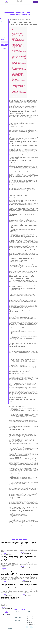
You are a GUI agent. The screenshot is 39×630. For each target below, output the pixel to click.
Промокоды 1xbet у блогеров (17, 74)
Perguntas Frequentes (19, 614)
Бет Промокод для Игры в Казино (18, 35)
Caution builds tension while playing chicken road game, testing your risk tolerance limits (10, 599)
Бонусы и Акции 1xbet (16, 50)
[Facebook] (27, 627)
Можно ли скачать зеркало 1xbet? (18, 39)
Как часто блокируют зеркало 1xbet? (19, 58)
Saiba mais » (3, 553)
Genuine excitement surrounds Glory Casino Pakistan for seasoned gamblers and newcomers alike (29, 558)
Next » (25, 609)
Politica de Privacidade (19, 617)
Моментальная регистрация (17, 73)
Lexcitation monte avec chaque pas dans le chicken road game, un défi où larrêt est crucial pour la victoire (29, 573)
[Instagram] (31, 627)
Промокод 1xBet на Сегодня (17, 88)
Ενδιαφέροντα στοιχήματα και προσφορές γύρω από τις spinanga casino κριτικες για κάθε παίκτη (9, 586)
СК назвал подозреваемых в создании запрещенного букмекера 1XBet (19, 63)
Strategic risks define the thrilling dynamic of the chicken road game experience (29, 586)
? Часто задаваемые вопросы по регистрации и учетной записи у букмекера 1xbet (18, 86)
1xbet (28, 154)
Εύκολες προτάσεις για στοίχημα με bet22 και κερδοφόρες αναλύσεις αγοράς (28, 544)
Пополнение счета (15, 29)
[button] (23, 2)
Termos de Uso (17, 620)
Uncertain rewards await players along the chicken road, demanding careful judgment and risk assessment (10, 558)
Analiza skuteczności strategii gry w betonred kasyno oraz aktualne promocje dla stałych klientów (10, 544)
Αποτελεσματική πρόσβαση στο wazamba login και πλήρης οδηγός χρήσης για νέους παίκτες (9, 573)
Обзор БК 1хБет (15, 57)
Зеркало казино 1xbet (16, 53)
